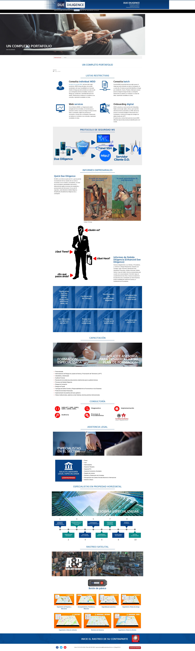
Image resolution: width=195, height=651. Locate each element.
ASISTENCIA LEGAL (97, 426)
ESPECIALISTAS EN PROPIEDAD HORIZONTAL (97, 486)
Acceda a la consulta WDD (75, 84)
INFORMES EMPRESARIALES (97, 170)
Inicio (56, 10)
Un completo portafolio (97, 64)
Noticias (71, 10)
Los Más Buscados (63, 10)
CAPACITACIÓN (97, 337)
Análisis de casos (85, 10)
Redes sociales (94, 10)
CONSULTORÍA (97, 401)
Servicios (77, 10)
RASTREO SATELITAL (97, 546)
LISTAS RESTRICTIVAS (97, 75)
